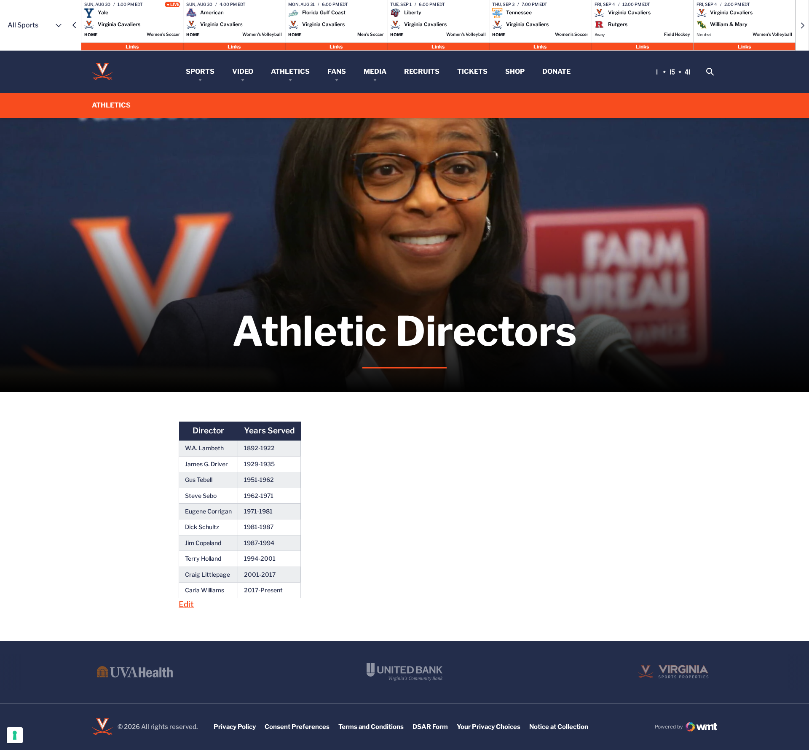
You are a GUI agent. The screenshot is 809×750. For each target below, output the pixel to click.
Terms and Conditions (371, 727)
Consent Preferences (297, 727)
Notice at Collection (558, 727)
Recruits (421, 71)
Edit (186, 604)
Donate (556, 71)
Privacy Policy (235, 727)
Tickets (472, 71)
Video (242, 71)
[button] (74, 25)
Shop (515, 71)
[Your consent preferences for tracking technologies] (15, 735)
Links (132, 46)
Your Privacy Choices (488, 727)
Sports (200, 71)
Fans (336, 71)
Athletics (290, 71)
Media (375, 71)
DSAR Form (430, 727)
